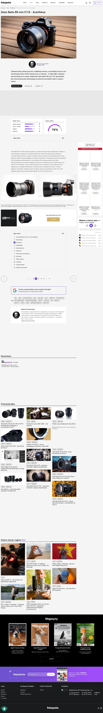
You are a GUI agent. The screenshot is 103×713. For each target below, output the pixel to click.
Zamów (51, 659)
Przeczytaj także (8, 404)
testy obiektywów (19, 300)
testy (46, 298)
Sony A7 (40, 300)
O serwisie (4, 698)
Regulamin (23, 690)
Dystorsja (18, 256)
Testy (31, 2)
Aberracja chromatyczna (23, 253)
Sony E (22, 302)
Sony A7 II (16, 302)
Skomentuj (27, 86)
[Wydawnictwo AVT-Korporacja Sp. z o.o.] (64, 692)
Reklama (3, 692)
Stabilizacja (19, 245)
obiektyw (52, 298)
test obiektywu (60, 298)
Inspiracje (44, 2)
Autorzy (3, 696)
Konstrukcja (19, 239)
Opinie (37, 2)
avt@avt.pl (97, 692)
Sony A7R (46, 300)
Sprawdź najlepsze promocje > (90, 148)
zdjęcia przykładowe (31, 300)
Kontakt (3, 690)
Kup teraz (53, 219)
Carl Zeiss (40, 298)
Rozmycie (18, 250)
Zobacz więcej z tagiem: (13, 540)
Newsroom (4, 694)
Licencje (22, 692)
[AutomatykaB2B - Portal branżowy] (52, 708)
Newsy (24, 2)
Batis (27, 302)
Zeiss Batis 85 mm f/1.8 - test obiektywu (27, 237)
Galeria (42, 690)
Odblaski (18, 262)
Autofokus (19, 242)
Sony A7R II (46, 302)
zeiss (34, 298)
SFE (51, 300)
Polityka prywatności (25, 694)
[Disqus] (38, 379)
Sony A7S (56, 300)
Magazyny (70, 2)
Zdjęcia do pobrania (21, 267)
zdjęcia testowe (27, 298)
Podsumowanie (20, 264)
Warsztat (53, 2)
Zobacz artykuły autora (28, 321)
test (15, 298)
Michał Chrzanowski (43, 63)
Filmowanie (62, 2)
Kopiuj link (38, 86)
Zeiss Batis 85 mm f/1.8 (53, 215)
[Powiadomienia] (4, 708)
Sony (20, 298)
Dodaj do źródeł (15, 86)
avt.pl (95, 694)
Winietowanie (20, 259)
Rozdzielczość (20, 248)
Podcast (99, 2)
